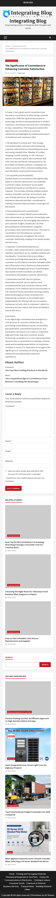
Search (9, 657)
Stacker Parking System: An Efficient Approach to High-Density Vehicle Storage (28, 698)
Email (8, 451)
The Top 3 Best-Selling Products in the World (26, 369)
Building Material (43, 886)
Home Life (11, 758)
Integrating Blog (28, 21)
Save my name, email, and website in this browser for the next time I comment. (25, 472)
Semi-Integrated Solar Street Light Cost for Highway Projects (28, 745)
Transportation (13, 805)
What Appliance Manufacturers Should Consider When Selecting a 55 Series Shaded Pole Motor (28, 838)
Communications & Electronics (18, 880)
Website (9, 461)
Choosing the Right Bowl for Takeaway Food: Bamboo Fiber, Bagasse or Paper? (28, 571)
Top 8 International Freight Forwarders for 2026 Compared (28, 792)
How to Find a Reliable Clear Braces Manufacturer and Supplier (28, 618)
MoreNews (36, 895)
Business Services (11, 886)
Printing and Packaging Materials (31, 874)
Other (10, 852)
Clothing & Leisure (42, 880)
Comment (10, 406)
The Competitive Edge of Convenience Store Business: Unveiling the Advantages (26, 378)
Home (11, 874)
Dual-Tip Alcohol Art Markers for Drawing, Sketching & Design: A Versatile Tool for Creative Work (28, 522)
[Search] (50, 37)
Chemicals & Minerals (36, 883)
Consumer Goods (11, 61)
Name (8, 441)
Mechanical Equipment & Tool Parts (19, 712)
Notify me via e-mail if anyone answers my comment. (24, 479)
